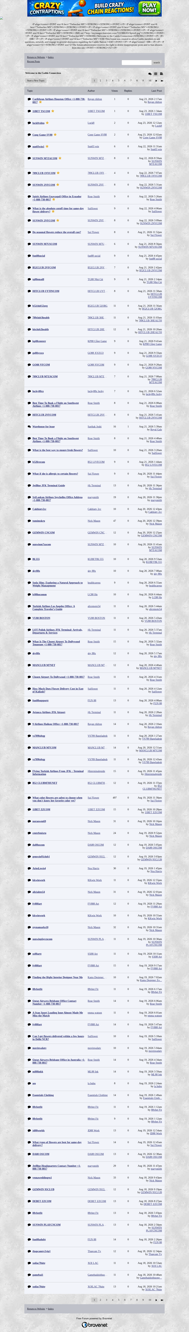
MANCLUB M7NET (151, 668)
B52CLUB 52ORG (152, 308)
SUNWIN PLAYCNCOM (154, 943)
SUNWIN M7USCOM (150, 247)
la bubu (158, 1086)
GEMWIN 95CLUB (151, 859)
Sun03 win (156, 149)
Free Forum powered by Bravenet (94, 1318)
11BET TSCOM (153, 114)
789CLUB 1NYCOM (151, 176)
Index (51, 57)
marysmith (156, 500)
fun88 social (155, 258)
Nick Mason (155, 523)
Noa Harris (156, 871)
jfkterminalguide (153, 774)
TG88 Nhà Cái (154, 282)
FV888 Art (156, 906)
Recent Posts (33, 61)
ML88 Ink (156, 1074)
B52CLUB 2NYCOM (150, 270)
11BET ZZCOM (153, 812)
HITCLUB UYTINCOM (155, 295)
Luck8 (158, 125)
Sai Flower (156, 235)
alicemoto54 (155, 609)
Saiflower (157, 211)
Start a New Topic (36, 80)
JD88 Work (156, 1133)
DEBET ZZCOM (153, 1204)
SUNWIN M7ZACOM (155, 162)
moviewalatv (155, 1051)
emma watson (155, 1015)
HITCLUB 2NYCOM (150, 417)
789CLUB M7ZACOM (155, 381)
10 (150, 80)
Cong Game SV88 (152, 137)
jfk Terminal (155, 488)
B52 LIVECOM (153, 465)
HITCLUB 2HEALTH (150, 332)
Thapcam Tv (155, 1254)
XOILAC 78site (153, 1289)
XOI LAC (156, 1266)
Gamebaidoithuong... (151, 1277)
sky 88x (158, 573)
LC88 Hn (157, 597)
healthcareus (155, 585)
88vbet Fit (156, 992)
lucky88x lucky (154, 394)
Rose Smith (156, 199)
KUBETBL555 (154, 562)
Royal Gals (156, 429)
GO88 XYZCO (154, 356)
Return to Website (36, 57)
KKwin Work (155, 883)
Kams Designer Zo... (151, 980)
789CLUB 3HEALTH (150, 320)
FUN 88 (157, 703)
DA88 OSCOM (154, 847)
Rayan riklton (155, 102)
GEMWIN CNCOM (151, 535)
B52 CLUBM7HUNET (152, 787)
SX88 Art (157, 956)
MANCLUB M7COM (150, 750)
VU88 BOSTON (153, 621)
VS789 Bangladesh (152, 738)
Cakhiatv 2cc (155, 512)
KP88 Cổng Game (152, 344)
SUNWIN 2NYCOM (151, 187)
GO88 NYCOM (153, 367)
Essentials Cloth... (152, 1098)
